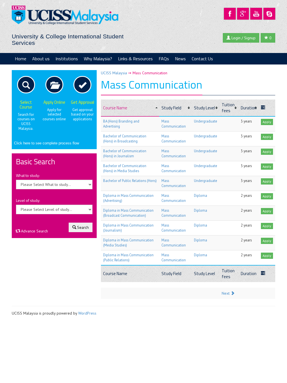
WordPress (87, 313)
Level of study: (28, 200)
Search (82, 227)
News (180, 58)
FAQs (164, 58)
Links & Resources (135, 58)
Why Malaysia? (98, 58)
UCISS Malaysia (114, 72)
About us (41, 58)
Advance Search (34, 231)
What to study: (28, 175)
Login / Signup (243, 37)
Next (226, 293)
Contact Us (202, 58)
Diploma (200, 195)
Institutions (66, 58)
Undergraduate (205, 121)
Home (20, 58)
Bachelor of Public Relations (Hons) (130, 180)
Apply (267, 122)
